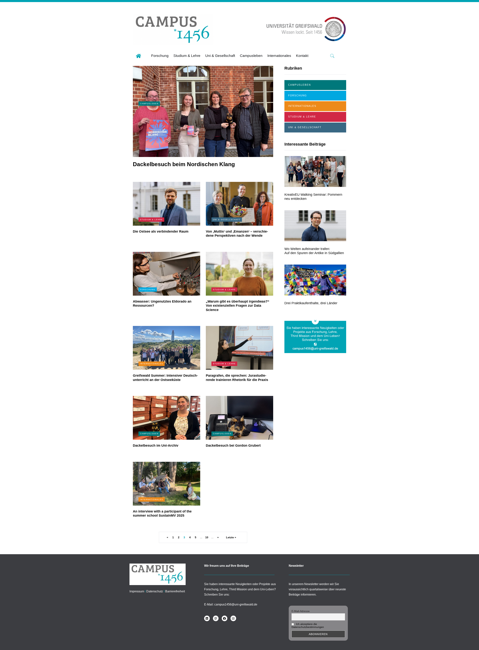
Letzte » (231, 537)
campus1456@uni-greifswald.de (235, 604)
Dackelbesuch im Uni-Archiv (155, 445)
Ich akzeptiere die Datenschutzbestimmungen (308, 625)
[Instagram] (233, 618)
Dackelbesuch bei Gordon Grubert (233, 445)
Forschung (147, 290)
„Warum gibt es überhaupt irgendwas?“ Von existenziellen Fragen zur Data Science (237, 306)
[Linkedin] (207, 618)
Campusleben (149, 104)
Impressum (136, 591)
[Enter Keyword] (332, 56)
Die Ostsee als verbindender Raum (160, 231)
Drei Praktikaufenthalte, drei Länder (310, 303)
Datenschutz (154, 591)
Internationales (151, 364)
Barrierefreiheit (175, 591)
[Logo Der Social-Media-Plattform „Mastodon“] (216, 618)
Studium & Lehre (151, 220)
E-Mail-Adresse (301, 611)
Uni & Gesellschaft (226, 220)
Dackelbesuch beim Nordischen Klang (184, 164)
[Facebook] (224, 618)
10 (206, 537)
